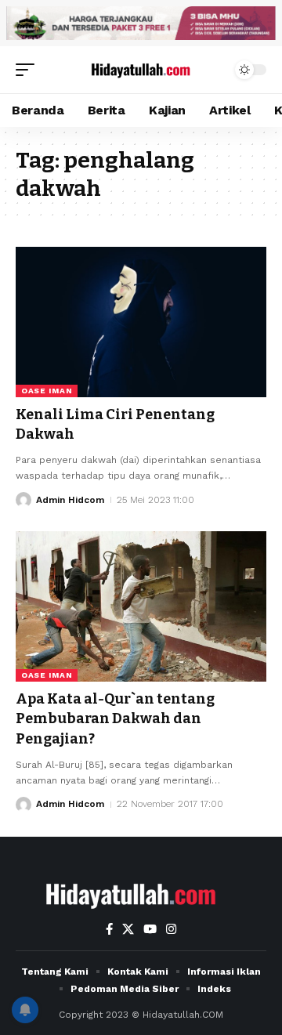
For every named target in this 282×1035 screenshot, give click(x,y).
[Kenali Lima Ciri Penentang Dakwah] (141, 322)
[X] (128, 929)
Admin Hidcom (70, 499)
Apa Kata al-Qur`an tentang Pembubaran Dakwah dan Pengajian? (115, 718)
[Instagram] (171, 929)
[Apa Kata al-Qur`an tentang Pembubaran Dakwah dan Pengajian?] (141, 606)
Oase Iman (46, 390)
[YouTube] (150, 929)
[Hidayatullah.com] (141, 69)
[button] (29, 69)
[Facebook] (109, 929)
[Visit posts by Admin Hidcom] (23, 500)
